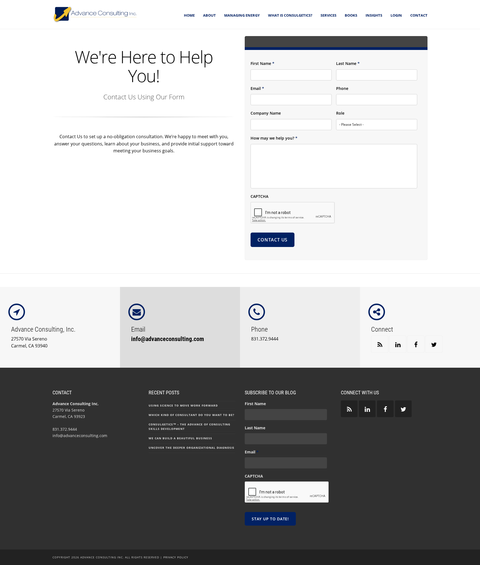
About (209, 15)
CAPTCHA (259, 196)
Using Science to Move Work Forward (183, 405)
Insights (374, 15)
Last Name (348, 63)
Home (189, 15)
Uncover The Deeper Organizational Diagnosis (191, 448)
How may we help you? (274, 138)
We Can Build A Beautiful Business (180, 438)
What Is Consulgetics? (290, 15)
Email (257, 88)
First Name (262, 63)
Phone (342, 88)
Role (340, 113)
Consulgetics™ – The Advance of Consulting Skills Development (189, 426)
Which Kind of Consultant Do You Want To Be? (191, 415)
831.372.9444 (264, 339)
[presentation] (293, 213)
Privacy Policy (175, 557)
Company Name (266, 113)
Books (351, 15)
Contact (419, 15)
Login (396, 15)
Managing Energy (242, 15)
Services (328, 15)
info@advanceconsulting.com (167, 338)
